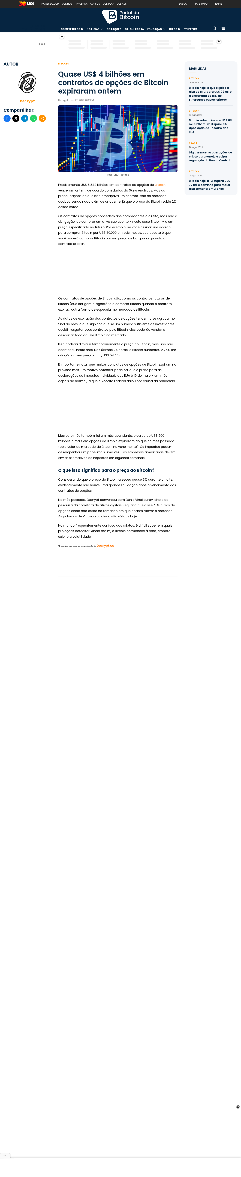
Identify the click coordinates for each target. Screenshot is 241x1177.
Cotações (114, 29)
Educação (154, 29)
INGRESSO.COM (50, 3)
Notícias (93, 29)
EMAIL (218, 3)
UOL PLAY (108, 3)
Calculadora (134, 29)
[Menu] (223, 29)
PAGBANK (82, 3)
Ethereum (190, 29)
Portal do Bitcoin (120, 17)
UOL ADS (122, 3)
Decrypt (27, 101)
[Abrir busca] (214, 29)
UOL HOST (68, 3)
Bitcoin (174, 29)
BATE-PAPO (200, 3)
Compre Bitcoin (72, 29)
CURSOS (95, 3)
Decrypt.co (105, 545)
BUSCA (183, 3)
